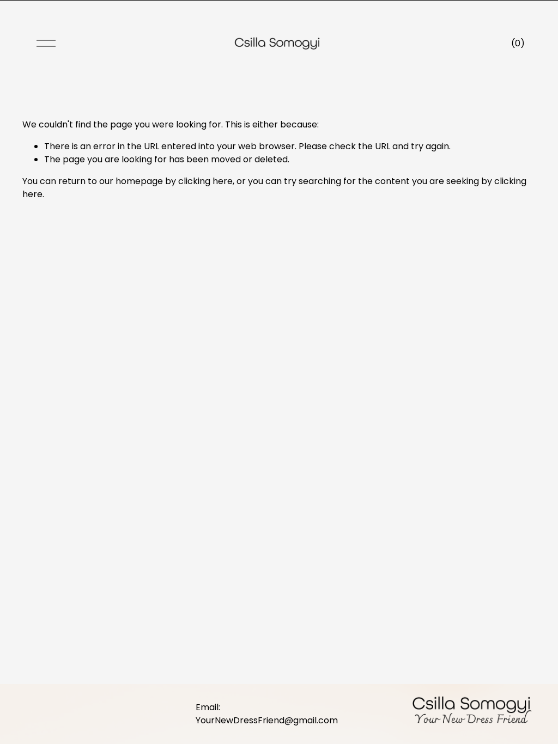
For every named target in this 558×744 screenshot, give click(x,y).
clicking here (205, 181)
